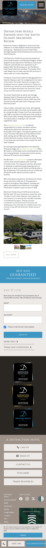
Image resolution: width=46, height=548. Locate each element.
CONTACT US (23, 465)
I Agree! (23, 535)
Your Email (7, 315)
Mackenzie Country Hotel (16, 125)
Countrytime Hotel (20, 160)
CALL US (24, 448)
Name (6, 303)
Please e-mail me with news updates (21, 327)
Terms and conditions (16, 347)
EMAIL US (25, 456)
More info (9, 342)
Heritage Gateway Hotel (28, 149)
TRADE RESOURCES (23, 482)
